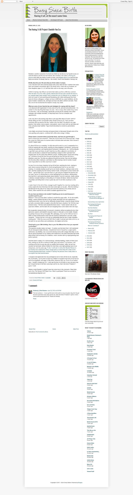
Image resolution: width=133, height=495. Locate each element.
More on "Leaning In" (93, 225)
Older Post (76, 329)
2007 (88, 247)
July (89, 184)
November (91, 175)
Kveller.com (90, 341)
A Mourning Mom (91, 413)
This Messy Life (91, 430)
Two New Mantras (92, 208)
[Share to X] (61, 278)
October (90, 177)
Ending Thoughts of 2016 (93, 89)
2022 (88, 150)
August (90, 182)
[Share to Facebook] (63, 278)
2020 (88, 155)
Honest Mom (90, 443)
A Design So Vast (92, 358)
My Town (90, 213)
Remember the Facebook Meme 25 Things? (94, 194)
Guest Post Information (72, 20)
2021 (88, 153)
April (89, 191)
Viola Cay (89, 379)
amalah (89, 388)
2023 (88, 148)
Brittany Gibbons (91, 396)
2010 (88, 240)
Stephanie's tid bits (92, 354)
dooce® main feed (92, 383)
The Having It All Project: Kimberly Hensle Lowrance (96, 222)
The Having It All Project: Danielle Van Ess (94, 210)
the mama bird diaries (93, 400)
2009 (88, 242)
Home (28, 20)
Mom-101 (89, 464)
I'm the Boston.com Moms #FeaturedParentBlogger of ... (96, 198)
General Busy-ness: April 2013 (96, 202)
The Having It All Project (57, 20)
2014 (88, 168)
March (90, 228)
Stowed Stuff (90, 471)
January (90, 233)
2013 (88, 171)
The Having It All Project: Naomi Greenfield (94, 204)
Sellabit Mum (90, 434)
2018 (88, 159)
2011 (88, 238)
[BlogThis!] (59, 278)
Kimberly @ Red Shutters (40, 290)
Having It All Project (37, 280)
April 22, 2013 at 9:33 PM (54, 290)
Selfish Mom (90, 460)
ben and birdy (91, 405)
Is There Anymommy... (93, 451)
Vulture (89, 331)
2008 (88, 245)
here (50, 271)
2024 (88, 146)
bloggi (64, 77)
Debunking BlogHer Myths (98, 98)
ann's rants (90, 468)
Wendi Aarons (91, 392)
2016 (88, 164)
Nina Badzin (90, 345)
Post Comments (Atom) (42, 332)
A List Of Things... (92, 362)
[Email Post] (54, 277)
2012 (88, 236)
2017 (88, 162)
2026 (88, 141)
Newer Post (32, 329)
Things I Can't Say (92, 409)
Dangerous (89, 112)
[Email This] (57, 278)
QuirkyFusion (90, 426)
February (90, 230)
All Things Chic (91, 439)
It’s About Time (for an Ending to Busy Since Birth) (99, 76)
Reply (34, 298)
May (89, 189)
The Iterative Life (91, 417)
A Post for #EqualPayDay (94, 219)
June (89, 186)
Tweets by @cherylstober (91, 134)
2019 (88, 157)
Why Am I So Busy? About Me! (40, 20)
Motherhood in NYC (92, 422)
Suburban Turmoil (92, 375)
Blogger (80, 482)
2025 (88, 143)
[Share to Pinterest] (65, 278)
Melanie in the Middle (93, 366)
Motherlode (90, 456)
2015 (88, 166)
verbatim (89, 371)
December (91, 173)
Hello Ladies (90, 447)
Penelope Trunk (91, 349)
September (91, 179)
